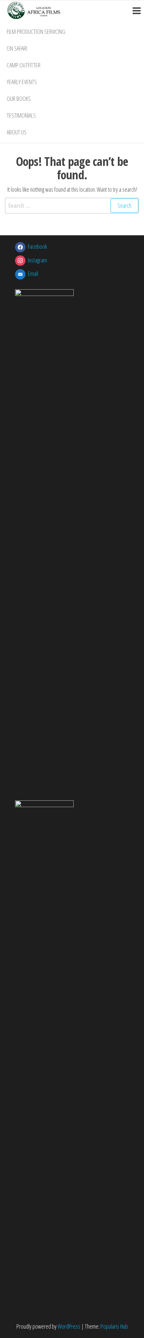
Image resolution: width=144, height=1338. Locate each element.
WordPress (69, 1326)
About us (16, 132)
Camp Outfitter (24, 65)
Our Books (19, 99)
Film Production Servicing (36, 31)
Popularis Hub (114, 1326)
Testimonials (21, 115)
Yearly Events (22, 82)
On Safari (17, 48)
